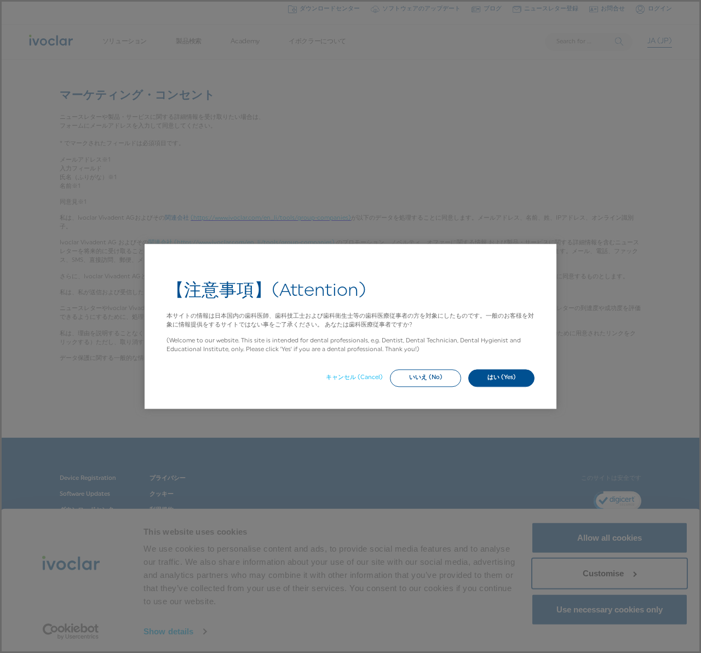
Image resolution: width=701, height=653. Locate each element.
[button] (425, 378)
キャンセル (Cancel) (354, 378)
